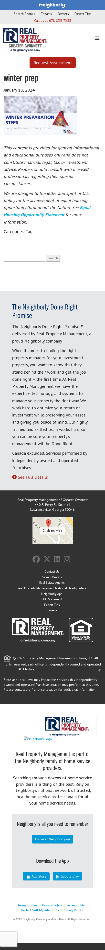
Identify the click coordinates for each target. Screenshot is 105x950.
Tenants (46, 14)
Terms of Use (27, 905)
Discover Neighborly (50, 839)
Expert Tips (82, 14)
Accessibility (76, 905)
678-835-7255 (60, 20)
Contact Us (51, 572)
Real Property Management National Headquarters (52, 588)
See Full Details (33, 477)
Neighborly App (52, 594)
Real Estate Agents (52, 583)
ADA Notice (26, 669)
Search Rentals (24, 14)
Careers (52, 610)
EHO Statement (52, 599)
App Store (38, 876)
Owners (63, 14)
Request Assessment (52, 62)
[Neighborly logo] (52, 5)
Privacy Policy (52, 905)
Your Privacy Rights (69, 910)
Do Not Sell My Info (35, 910)
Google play (69, 876)
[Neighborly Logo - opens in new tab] (52, 738)
